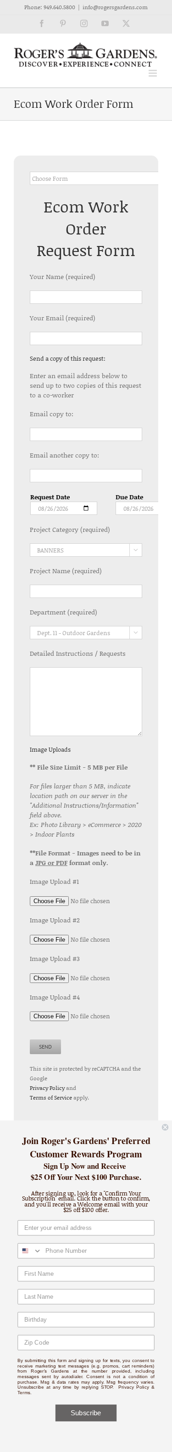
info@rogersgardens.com (115, 7)
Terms (23, 1393)
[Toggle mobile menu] (153, 73)
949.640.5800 (59, 7)
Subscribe (86, 1413)
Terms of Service (51, 1097)
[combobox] (30, 1251)
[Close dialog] (165, 1127)
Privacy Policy (47, 1088)
